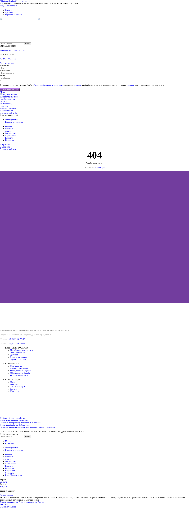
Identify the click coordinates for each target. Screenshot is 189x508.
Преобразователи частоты (21, 350)
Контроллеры (16, 366)
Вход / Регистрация (13, 475)
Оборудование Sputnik (20, 373)
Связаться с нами (7, 63)
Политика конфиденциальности (14, 420)
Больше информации (18, 502)
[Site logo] (19, 41)
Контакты (14, 391)
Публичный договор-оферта (12, 418)
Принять (41, 502)
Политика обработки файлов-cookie (15, 425)
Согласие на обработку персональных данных (20, 423)
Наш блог (14, 384)
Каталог (13, 389)
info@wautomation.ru (16, 343)
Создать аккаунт (7, 495)
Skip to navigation (7, 1)
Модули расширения (19, 357)
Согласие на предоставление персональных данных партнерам (27, 427)
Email (2, 75)
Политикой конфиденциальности (48, 85)
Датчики (14, 355)
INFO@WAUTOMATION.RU (13, 50)
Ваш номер (5, 70)
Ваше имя (4, 65)
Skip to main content (23, 1)
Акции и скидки (17, 386)
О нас (12, 382)
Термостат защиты (18, 359)
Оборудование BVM (19, 375)
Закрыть (3, 482)
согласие (77, 85)
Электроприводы (17, 352)
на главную (99, 167)
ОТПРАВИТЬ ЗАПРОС (10, 90)
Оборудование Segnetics (20, 371)
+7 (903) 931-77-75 (8, 59)
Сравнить (9, 473)
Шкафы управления (19, 368)
